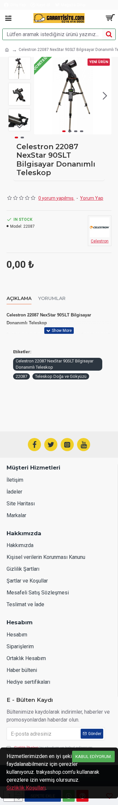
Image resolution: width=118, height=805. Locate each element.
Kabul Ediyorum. (93, 756)
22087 (21, 376)
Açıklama (19, 298)
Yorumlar (52, 298)
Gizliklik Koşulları (26, 788)
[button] (40, 95)
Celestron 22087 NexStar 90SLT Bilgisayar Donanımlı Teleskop (54, 364)
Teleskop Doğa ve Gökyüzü (61, 376)
